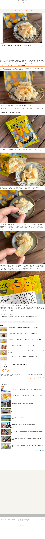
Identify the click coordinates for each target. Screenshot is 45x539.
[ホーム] (1, 12)
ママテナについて (3, 519)
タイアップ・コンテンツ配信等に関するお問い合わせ (24, 519)
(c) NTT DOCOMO (22, 525)
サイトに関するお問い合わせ (10, 519)
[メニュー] (1, 2)
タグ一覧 (26, 520)
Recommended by (37, 450)
